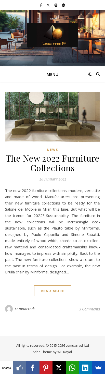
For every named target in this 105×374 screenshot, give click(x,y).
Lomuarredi (25, 308)
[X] (59, 367)
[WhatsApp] (72, 367)
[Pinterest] (46, 367)
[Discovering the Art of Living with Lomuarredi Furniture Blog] (52, 35)
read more (52, 290)
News (52, 150)
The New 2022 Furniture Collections (53, 162)
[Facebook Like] (20, 367)
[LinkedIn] (85, 367)
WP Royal (64, 351)
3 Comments (89, 308)
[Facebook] (33, 367)
